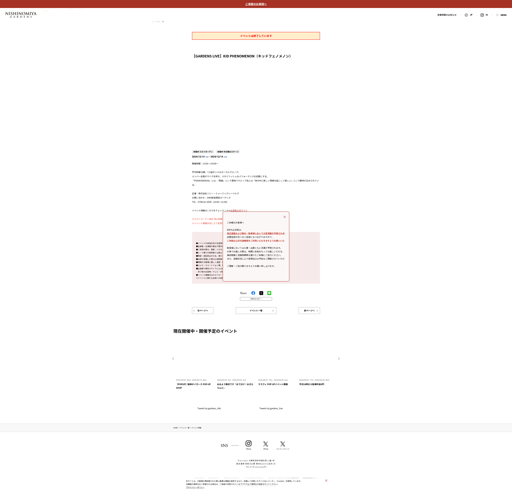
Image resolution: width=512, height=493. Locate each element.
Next (338, 358)
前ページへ (309, 310)
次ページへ (202, 310)
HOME (175, 428)
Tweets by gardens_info (209, 408)
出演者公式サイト (238, 210)
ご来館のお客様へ (256, 4)
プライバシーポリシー (195, 487)
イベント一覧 (256, 310)
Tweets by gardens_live (271, 408)
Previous (173, 358)
